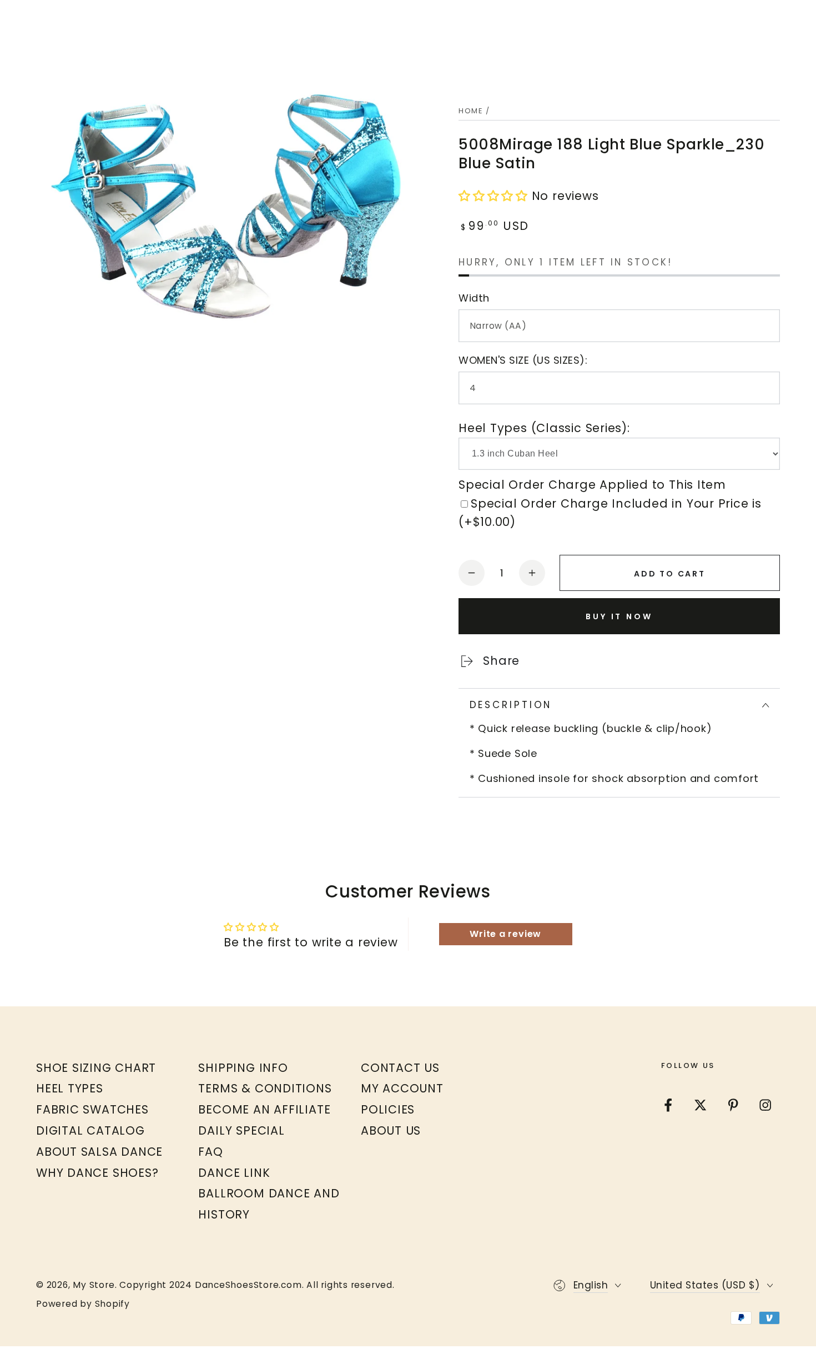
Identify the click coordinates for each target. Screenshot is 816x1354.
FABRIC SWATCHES (92, 1109)
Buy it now (619, 616)
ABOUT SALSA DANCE (99, 1152)
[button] (495, 196)
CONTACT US (400, 1068)
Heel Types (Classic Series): (544, 428)
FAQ (210, 1152)
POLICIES (388, 1109)
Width (474, 298)
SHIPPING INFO (243, 1068)
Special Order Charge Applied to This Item (592, 485)
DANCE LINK (234, 1173)
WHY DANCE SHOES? (97, 1173)
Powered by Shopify (83, 1304)
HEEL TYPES (69, 1088)
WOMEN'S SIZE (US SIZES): (523, 360)
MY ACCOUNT (402, 1088)
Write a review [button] (505, 933)
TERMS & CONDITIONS (264, 1088)
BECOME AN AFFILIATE (264, 1109)
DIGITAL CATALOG (90, 1130)
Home (471, 111)
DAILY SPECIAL (241, 1130)
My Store (93, 1285)
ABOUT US (391, 1130)
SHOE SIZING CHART (96, 1068)
